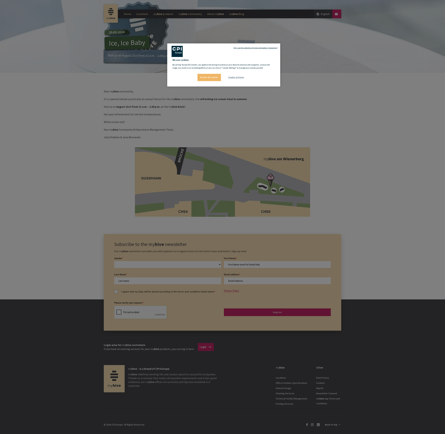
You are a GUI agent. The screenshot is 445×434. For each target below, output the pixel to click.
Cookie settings (236, 77)
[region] (223, 64)
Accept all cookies (209, 77)
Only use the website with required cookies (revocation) (256, 48)
